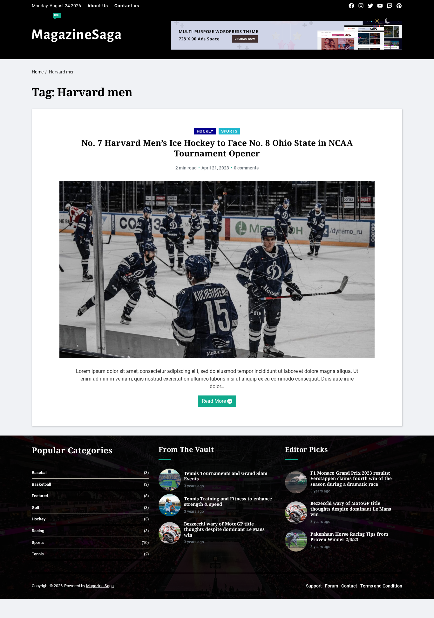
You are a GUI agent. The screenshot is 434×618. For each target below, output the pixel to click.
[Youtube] (380, 6)
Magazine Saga (100, 585)
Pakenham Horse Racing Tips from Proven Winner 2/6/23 (349, 536)
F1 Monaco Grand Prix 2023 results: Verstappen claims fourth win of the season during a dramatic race (351, 478)
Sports (229, 131)
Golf (35, 507)
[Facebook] (351, 6)
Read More (214, 401)
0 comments (246, 167)
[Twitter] (370, 6)
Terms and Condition (381, 585)
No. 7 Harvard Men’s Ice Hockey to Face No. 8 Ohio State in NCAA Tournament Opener (217, 148)
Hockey (205, 131)
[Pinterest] (399, 6)
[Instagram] (361, 6)
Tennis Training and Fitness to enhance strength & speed (228, 501)
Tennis (38, 554)
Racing (38, 530)
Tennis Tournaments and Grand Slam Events (226, 476)
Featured (40, 495)
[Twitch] (389, 6)
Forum (331, 585)
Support (314, 585)
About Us (97, 5)
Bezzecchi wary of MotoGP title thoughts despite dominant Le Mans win (224, 529)
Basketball (41, 484)
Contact (349, 585)
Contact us (126, 5)
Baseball (39, 472)
